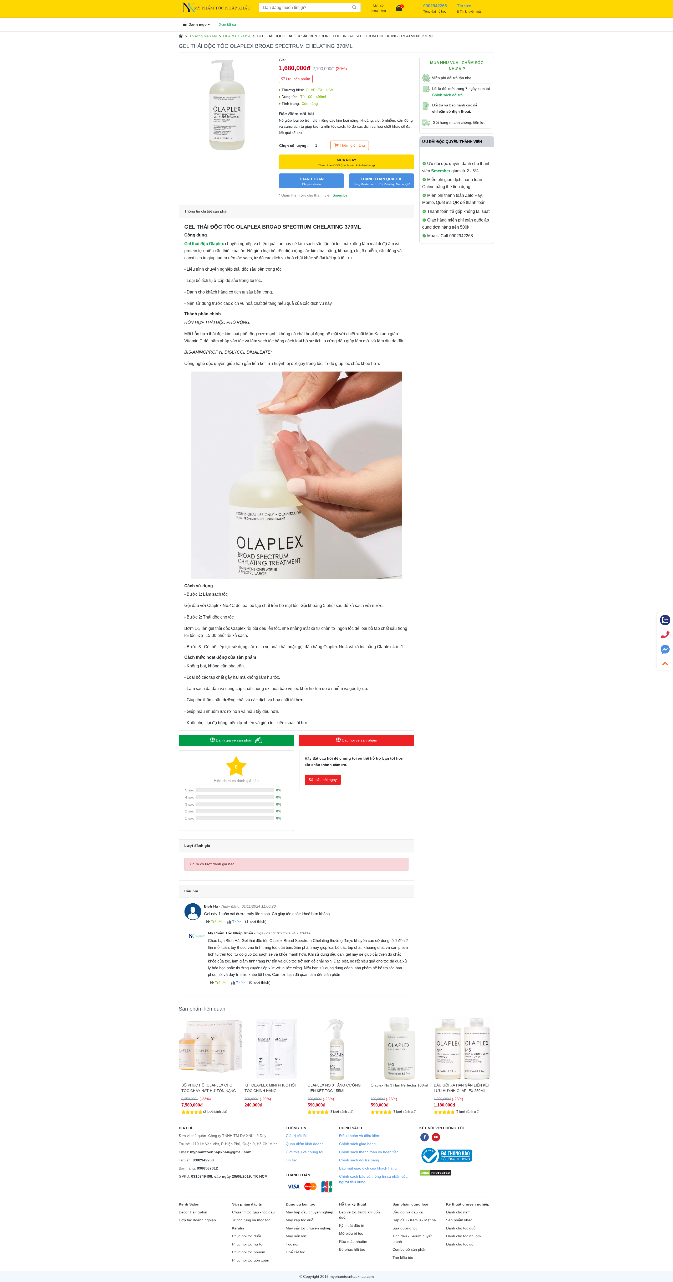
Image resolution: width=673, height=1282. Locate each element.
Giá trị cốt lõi (296, 1136)
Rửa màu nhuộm (353, 1242)
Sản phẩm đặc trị (247, 1204)
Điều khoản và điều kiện (359, 1136)
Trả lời (216, 922)
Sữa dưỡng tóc (404, 1228)
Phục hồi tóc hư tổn (248, 1244)
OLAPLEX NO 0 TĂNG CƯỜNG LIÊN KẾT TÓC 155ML (271, 1088)
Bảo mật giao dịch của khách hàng (368, 1168)
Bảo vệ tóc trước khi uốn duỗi (359, 1215)
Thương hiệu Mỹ (203, 36)
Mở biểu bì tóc (351, 1233)
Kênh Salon (189, 1204)
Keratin (238, 1228)
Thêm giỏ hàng (352, 145)
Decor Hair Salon (193, 1212)
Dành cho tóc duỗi (461, 1228)
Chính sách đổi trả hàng (359, 1160)
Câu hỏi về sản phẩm (359, 740)
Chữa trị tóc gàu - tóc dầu (253, 1212)
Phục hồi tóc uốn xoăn (250, 1260)
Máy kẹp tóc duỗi (300, 1220)
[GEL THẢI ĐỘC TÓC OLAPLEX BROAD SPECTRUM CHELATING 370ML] (226, 104)
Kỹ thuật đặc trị (351, 1226)
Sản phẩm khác (459, 1220)
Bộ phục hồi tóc (352, 1250)
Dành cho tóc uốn (461, 1244)
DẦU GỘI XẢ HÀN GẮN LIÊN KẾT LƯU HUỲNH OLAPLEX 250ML (399, 1088)
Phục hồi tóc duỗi (246, 1236)
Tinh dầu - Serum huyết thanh (412, 1239)
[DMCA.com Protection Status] (435, 1172)
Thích (236, 922)
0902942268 (203, 1160)
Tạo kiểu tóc (402, 1258)
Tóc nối (292, 1244)
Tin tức (291, 1160)
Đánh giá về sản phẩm (234, 740)
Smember (341, 195)
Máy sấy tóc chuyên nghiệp (308, 1228)
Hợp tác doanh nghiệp (197, 1220)
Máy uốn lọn (296, 1236)
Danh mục (197, 24)
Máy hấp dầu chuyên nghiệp (309, 1212)
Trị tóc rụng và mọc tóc (251, 1220)
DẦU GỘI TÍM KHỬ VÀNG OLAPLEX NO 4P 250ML (455, 1088)
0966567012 (207, 1168)
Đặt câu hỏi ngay (323, 780)
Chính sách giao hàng (357, 1144)
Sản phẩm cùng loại (410, 1204)
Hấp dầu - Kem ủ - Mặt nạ (414, 1220)
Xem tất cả (227, 25)
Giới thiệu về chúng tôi (304, 1152)
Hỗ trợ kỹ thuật (352, 1204)
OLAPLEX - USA (237, 36)
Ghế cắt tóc (295, 1252)
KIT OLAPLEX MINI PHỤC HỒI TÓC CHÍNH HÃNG (207, 1088)
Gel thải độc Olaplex (204, 243)
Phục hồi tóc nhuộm (248, 1252)
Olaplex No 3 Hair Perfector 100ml (336, 1085)
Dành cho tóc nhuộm (463, 1236)
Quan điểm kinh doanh (305, 1144)
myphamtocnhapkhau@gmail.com (220, 1152)
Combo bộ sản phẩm (409, 1250)
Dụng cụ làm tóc (300, 1204)
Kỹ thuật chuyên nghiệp (468, 1204)
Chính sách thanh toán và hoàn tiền (369, 1152)
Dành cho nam (458, 1212)
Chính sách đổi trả (447, 95)
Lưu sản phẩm (297, 79)
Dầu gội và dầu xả (407, 1212)
